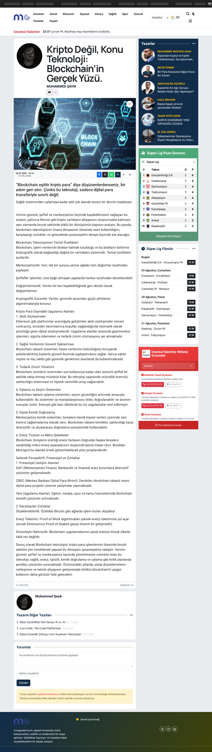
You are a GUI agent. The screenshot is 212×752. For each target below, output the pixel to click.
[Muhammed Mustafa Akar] (148, 55)
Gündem (38, 14)
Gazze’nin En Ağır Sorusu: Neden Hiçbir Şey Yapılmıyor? (176, 89)
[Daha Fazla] (118, 174)
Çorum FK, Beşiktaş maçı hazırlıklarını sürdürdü (76, 31)
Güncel (138, 14)
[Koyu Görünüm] (192, 14)
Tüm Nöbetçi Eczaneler (170, 425)
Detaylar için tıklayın (168, 236)
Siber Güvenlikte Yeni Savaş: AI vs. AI (43, 622)
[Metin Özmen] (148, 71)
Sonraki (125, 585)
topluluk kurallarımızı (48, 694)
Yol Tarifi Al (174, 384)
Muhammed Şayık (61, 86)
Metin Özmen (166, 67)
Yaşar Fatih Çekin (169, 115)
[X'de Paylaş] (105, 174)
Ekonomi (68, 14)
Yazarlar (38, 21)
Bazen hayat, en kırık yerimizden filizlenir (170, 105)
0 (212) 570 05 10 (154, 384)
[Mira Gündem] (22, 17)
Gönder (23, 682)
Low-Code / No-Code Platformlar (41, 628)
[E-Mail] (49, 92)
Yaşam (53, 21)
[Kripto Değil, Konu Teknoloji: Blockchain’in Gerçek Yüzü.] (75, 134)
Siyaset (84, 14)
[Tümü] (193, 43)
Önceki (23, 585)
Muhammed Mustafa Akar (174, 51)
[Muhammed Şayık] (30, 55)
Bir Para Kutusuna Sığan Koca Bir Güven (176, 73)
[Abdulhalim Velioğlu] (148, 87)
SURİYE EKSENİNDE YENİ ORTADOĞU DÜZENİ (173, 121)
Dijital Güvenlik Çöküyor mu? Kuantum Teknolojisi (51, 634)
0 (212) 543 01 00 (154, 405)
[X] (162, 729)
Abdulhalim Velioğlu (171, 83)
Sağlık (113, 14)
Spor (125, 14)
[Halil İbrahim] (148, 103)
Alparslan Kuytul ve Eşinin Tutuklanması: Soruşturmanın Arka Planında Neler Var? (176, 57)
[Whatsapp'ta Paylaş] (111, 174)
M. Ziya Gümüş (166, 132)
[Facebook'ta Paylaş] (99, 174)
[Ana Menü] (189, 21)
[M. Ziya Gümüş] (148, 135)
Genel (53, 14)
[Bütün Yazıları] (131, 615)
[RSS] (174, 729)
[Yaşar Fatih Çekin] (148, 119)
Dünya (99, 14)
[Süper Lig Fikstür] (193, 248)
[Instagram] (55, 92)
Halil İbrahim (166, 99)
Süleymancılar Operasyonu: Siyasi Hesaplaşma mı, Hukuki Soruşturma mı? (176, 138)
